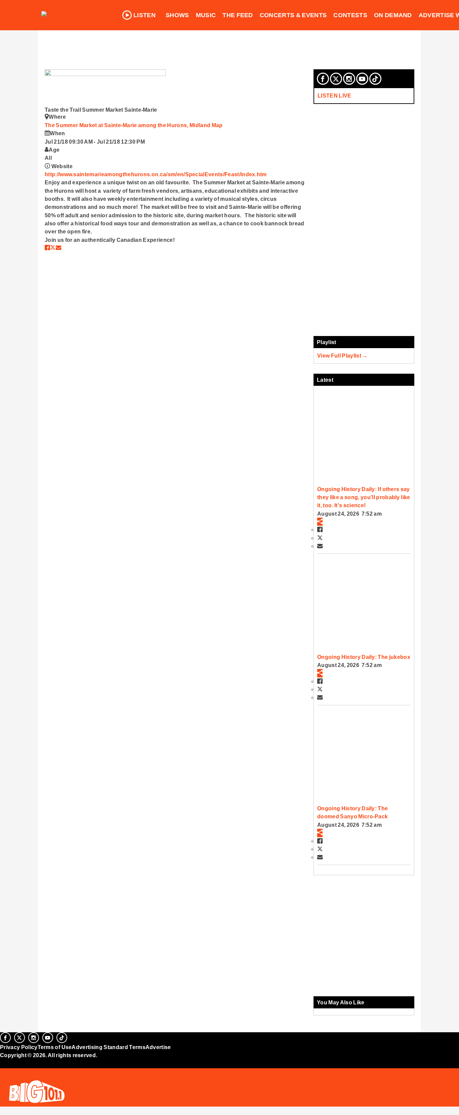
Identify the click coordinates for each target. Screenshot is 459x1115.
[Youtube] (362, 79)
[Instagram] (349, 79)
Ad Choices (16, 1072)
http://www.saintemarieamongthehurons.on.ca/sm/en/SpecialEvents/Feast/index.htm (156, 174)
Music (206, 15)
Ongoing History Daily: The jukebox (363, 657)
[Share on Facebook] (47, 247)
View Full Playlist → (342, 355)
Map (217, 125)
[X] (336, 79)
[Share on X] (52, 247)
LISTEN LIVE (334, 95)
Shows (177, 15)
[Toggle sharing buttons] (320, 522)
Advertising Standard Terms (108, 1047)
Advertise (158, 1047)
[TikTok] (375, 79)
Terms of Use (55, 1047)
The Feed (237, 15)
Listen (144, 15)
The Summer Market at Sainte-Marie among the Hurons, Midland (128, 125)
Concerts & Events (293, 15)
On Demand (393, 15)
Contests (350, 15)
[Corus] (3, 1063)
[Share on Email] (58, 247)
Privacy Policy (19, 1047)
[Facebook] (323, 79)
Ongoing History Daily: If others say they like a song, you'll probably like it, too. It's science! (363, 497)
